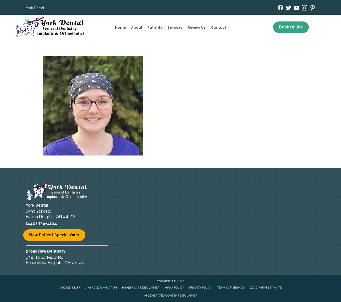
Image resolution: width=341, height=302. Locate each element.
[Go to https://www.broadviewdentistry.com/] (81, 257)
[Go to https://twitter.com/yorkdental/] (288, 8)
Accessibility (69, 287)
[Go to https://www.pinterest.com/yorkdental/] (312, 8)
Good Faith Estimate (266, 287)
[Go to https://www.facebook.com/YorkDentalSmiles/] (280, 8)
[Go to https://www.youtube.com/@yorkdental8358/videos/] (296, 8)
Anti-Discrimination (101, 287)
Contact (218, 27)
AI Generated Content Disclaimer (170, 295)
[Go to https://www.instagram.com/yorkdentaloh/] (304, 8)
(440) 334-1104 (41, 223)
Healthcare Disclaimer (141, 287)
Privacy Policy (200, 287)
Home (120, 27)
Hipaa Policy (174, 287)
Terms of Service (230, 287)
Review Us (197, 27)
